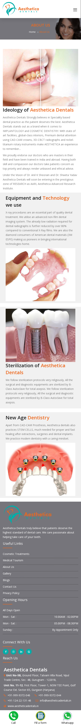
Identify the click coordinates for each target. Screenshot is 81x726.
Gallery (7, 573)
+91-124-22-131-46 (19, 700)
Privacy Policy (11, 593)
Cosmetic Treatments (16, 554)
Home (32, 32)
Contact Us (9, 586)
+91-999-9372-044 (49, 695)
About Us (8, 567)
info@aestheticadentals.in (55, 700)
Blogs (6, 580)
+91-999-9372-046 (19, 695)
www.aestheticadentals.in (23, 706)
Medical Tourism (13, 560)
